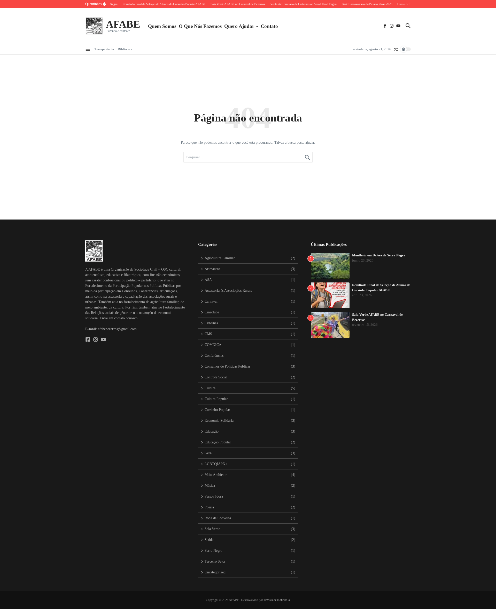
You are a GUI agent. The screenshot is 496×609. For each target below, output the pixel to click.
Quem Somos (162, 26)
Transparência (104, 49)
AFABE (123, 24)
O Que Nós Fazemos (200, 26)
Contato (269, 26)
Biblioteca (125, 49)
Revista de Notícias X (277, 600)
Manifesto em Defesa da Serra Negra (378, 255)
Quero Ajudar (239, 26)
